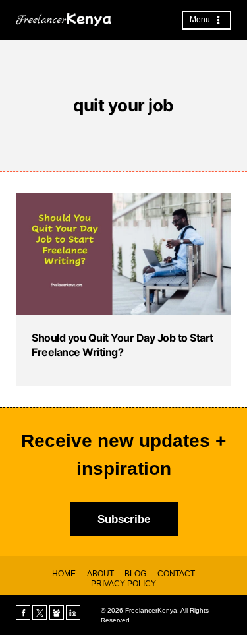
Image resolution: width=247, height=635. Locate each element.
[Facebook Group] (56, 612)
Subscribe (123, 519)
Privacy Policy (123, 583)
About (100, 573)
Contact (176, 573)
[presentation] (123, 254)
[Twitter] (39, 612)
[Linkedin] (73, 612)
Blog (135, 573)
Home (64, 573)
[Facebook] (23, 612)
